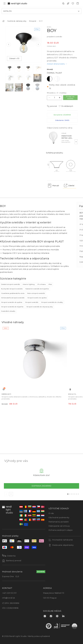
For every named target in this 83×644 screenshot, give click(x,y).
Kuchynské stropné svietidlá (11, 289)
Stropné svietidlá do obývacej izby (39, 307)
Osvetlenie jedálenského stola (12, 293)
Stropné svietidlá (31, 302)
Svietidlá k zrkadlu (8, 311)
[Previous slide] (8, 44)
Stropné (32, 21)
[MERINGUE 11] (34, 358)
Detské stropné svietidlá (10, 284)
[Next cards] (11, 494)
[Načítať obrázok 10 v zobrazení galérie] (19, 87)
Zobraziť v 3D (14, 58)
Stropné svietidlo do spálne (11, 302)
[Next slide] (38, 44)
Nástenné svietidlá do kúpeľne (37, 289)
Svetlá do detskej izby (16, 21)
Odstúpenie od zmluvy (59, 526)
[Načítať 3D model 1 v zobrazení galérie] (28, 87)
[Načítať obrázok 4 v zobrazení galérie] (37, 69)
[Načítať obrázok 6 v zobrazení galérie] (19, 78)
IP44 (50, 284)
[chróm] (70, 389)
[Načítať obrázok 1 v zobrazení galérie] (9, 69)
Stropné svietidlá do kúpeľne (12, 307)
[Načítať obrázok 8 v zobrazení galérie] (37, 78)
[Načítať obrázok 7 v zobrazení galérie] (28, 78)
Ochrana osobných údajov (61, 530)
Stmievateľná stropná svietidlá (12, 298)
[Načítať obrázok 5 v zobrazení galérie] (9, 78)
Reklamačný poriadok (59, 522)
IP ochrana (42, 284)
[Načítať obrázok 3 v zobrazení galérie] (28, 69)
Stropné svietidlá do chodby (52, 302)
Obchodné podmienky (59, 518)
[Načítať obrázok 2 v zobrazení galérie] (19, 69)
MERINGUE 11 (6, 394)
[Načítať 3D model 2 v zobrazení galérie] (37, 87)
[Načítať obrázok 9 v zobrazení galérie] (9, 87)
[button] (4, 3)
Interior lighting (28, 284)
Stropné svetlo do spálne (37, 298)
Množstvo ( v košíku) (56, 93)
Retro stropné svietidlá (36, 293)
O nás (51, 513)
